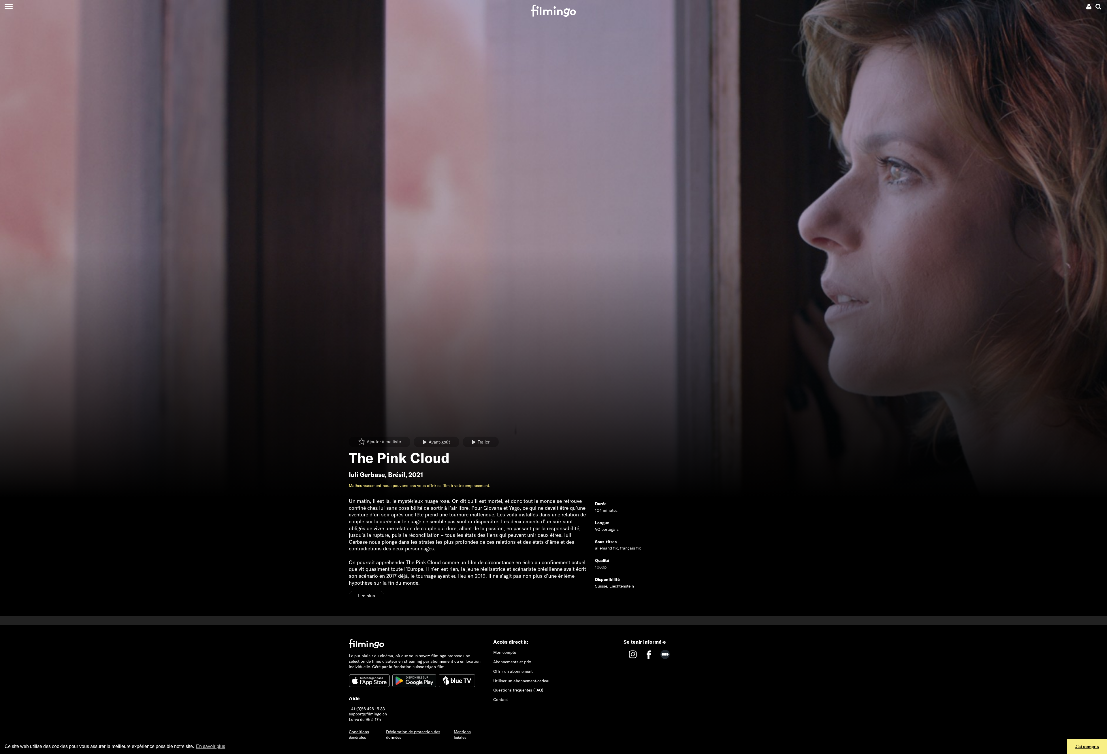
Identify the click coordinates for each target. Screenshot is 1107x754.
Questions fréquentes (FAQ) (518, 690)
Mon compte (504, 652)
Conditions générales (359, 734)
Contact (500, 699)
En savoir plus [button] (210, 746)
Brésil (396, 475)
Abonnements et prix (512, 661)
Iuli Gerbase (367, 475)
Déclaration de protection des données (413, 734)
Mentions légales (462, 734)
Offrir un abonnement (513, 671)
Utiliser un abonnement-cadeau (522, 680)
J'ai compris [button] (1087, 746)
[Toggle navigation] (8, 6)
